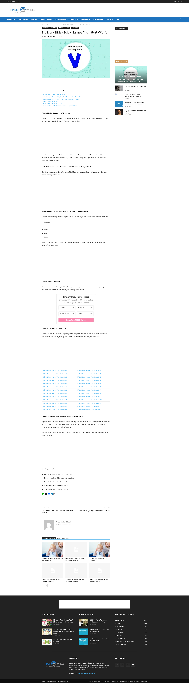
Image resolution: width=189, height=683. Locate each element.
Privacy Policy (106, 681)
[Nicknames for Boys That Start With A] (83, 632)
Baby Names (11, 19)
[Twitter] (178, 1)
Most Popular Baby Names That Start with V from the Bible (61, 99)
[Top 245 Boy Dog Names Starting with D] (119, 112)
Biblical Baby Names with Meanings (54, 94)
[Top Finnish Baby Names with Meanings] (99, 549)
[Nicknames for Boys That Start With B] (83, 641)
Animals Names (60, 19)
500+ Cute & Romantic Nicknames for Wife (98, 621)
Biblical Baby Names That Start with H (55, 393)
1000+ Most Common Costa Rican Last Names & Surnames (130, 77)
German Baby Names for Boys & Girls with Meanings (99, 581)
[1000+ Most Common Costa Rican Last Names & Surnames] (131, 74)
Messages (85, 19)
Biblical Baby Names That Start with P (89, 377)
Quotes (73, 19)
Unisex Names (75, 27)
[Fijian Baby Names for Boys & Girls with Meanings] (52, 549)
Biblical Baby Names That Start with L (55, 406)
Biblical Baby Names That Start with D (55, 380)
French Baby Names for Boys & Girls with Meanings (51, 581)
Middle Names (46, 19)
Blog (109, 19)
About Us (97, 681)
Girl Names (61, 27)
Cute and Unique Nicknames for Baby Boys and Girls (60, 106)
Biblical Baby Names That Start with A (55, 370)
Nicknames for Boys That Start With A (99, 630)
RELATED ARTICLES (49, 538)
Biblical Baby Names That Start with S (89, 387)
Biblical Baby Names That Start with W (89, 400)
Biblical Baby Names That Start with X (89, 403)
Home (43, 25)
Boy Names (54, 27)
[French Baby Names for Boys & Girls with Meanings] (52, 570)
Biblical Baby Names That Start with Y (89, 406)
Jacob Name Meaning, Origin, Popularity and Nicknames (134, 103)
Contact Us (123, 681)
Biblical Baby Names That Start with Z (89, 410)
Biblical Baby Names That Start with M (55, 410)
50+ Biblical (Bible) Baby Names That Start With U (57, 512)
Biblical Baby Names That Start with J (55, 400)
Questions (144, 681)
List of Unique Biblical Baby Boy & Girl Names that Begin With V (63, 97)
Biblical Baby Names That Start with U (89, 393)
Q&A (117, 19)
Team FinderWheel (49, 36)
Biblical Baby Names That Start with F (55, 387)
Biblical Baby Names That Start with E (55, 383)
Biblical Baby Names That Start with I (55, 396)
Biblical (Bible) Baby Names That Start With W (94, 512)
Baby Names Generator (50, 101)
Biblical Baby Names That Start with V (89, 396)
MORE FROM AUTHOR (64, 538)
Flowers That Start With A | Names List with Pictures (63, 621)
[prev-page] (43, 585)
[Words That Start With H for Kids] (47, 642)
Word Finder (98, 19)
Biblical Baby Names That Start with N (89, 370)
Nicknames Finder (133, 681)
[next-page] (46, 585)
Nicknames (23, 19)
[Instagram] (175, 1)
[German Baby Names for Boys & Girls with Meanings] (99, 570)
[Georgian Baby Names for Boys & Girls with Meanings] (76, 570)
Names (49, 25)
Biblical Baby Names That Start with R (89, 383)
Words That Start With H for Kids (62, 640)
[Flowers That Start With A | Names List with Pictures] (47, 622)
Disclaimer (115, 681)
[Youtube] (181, 1)
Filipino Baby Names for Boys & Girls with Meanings (75, 559)
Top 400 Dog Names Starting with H (135, 87)
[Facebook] (171, 1)
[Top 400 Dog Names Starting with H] (119, 88)
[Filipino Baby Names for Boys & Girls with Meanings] (76, 549)
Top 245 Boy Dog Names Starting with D (135, 111)
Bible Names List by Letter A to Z (53, 103)
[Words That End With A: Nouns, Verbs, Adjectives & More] (47, 632)
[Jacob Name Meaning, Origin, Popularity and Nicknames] (119, 104)
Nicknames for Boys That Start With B (99, 640)
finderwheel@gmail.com (86, 673)
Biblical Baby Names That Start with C (55, 377)
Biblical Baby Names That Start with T (89, 390)
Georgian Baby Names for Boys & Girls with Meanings (76, 581)
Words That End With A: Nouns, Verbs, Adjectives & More (63, 631)
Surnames (34, 19)
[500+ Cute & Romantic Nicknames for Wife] (83, 622)
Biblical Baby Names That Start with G (55, 390)
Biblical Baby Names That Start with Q (89, 380)
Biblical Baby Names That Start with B (55, 374)
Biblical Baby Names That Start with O (89, 374)
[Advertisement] (76, 84)
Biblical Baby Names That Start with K (55, 403)
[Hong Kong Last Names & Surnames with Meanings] (119, 96)
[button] (180, 20)
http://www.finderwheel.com (63, 525)
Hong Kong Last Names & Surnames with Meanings (133, 95)
